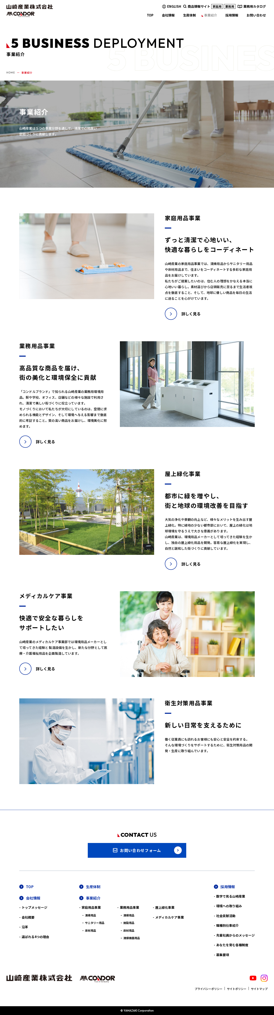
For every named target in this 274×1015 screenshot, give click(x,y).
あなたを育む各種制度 (232, 945)
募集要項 (222, 954)
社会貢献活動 (225, 915)
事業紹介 (93, 898)
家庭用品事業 (91, 907)
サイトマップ (259, 989)
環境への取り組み (229, 906)
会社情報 (33, 898)
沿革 (25, 927)
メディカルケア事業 (169, 917)
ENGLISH (174, 6)
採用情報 (227, 886)
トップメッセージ (34, 907)
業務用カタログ (254, 6)
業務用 (229, 6)
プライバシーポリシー (208, 989)
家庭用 (217, 6)
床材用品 (90, 930)
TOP (30, 886)
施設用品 (128, 923)
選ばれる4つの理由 (35, 936)
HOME (10, 72)
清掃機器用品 (131, 938)
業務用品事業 (129, 907)
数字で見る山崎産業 (230, 896)
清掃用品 (90, 915)
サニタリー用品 (94, 923)
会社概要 (28, 917)
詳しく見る (191, 313)
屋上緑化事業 (164, 907)
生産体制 (93, 886)
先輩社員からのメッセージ (235, 935)
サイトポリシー (236, 989)
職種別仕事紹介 (227, 925)
